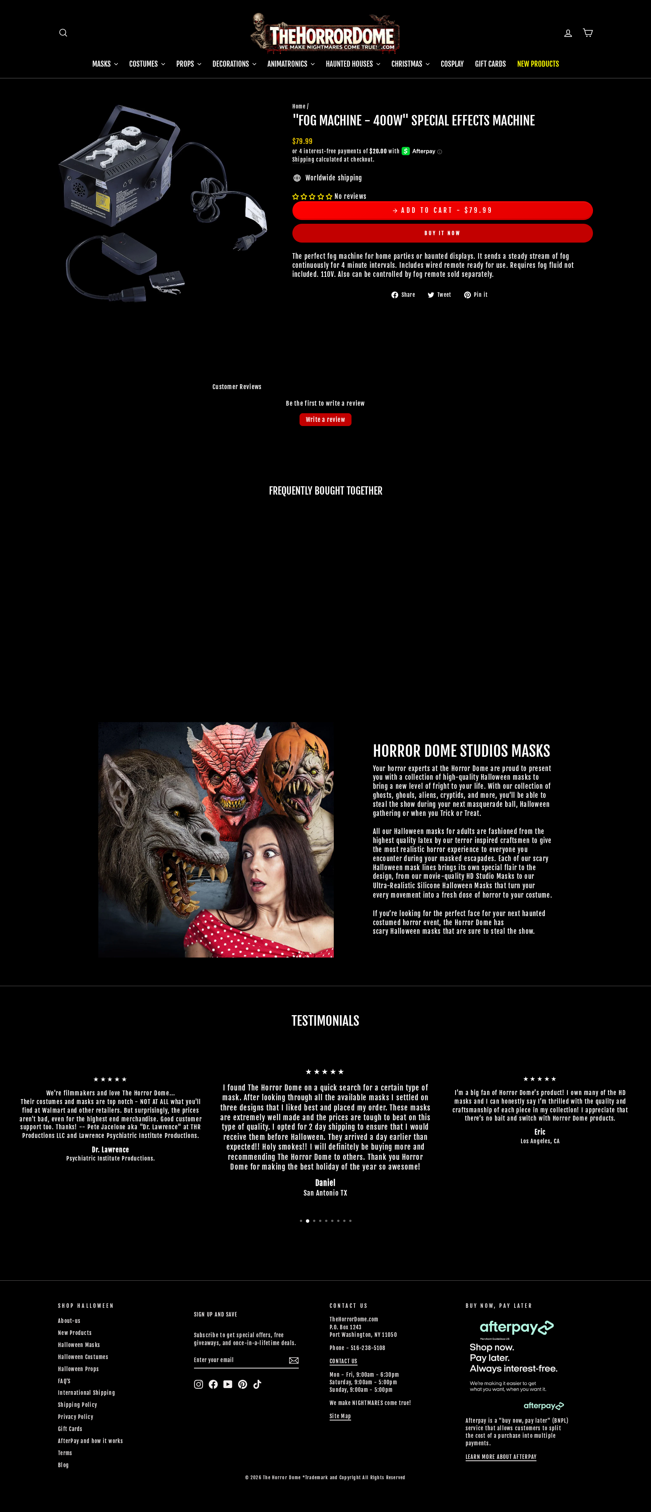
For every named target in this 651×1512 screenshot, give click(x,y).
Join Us (459, 794)
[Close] (477, 684)
